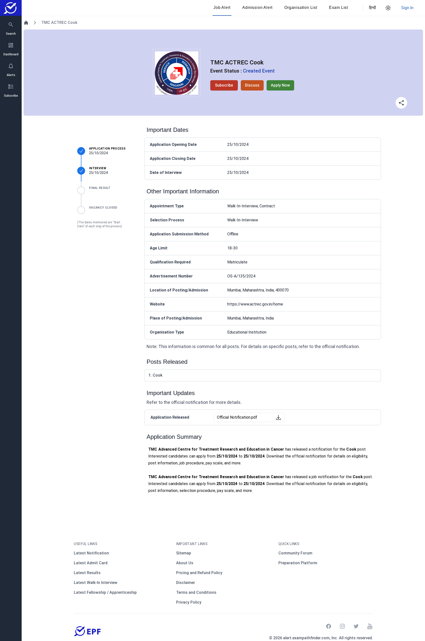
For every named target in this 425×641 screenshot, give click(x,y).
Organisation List (300, 7)
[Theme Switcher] (388, 7)
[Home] (26, 22)
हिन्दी (372, 8)
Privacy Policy (188, 602)
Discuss (252, 85)
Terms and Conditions (196, 592)
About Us (184, 563)
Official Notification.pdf (237, 417)
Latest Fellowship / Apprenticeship (105, 592)
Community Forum (295, 553)
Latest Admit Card (90, 563)
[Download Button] (278, 417)
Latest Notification (91, 553)
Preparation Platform (297, 563)
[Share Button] (401, 103)
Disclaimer (185, 582)
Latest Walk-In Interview (95, 582)
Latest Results (87, 572)
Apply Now (280, 85)
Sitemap (183, 553)
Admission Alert (257, 7)
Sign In (407, 8)
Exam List (338, 7)
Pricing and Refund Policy (199, 572)
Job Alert (221, 7)
